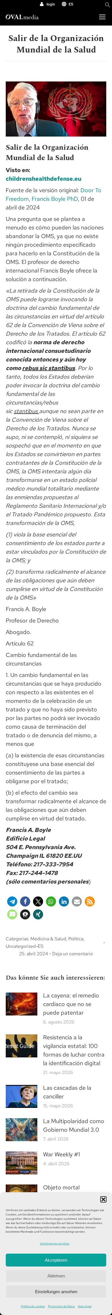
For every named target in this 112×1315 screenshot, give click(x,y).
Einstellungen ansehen (56, 1291)
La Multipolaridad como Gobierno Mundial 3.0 (73, 1125)
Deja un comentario (72, 954)
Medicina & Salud (48, 939)
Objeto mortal (61, 1187)
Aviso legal (84, 1306)
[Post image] (21, 1004)
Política (75, 939)
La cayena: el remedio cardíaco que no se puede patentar (71, 1004)
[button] (103, 1199)
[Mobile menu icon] (102, 17)
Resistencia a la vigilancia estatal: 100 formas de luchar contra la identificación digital (74, 1050)
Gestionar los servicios (54, 1243)
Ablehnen (56, 1275)
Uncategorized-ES (24, 946)
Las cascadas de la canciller (67, 1092)
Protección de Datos (61, 1306)
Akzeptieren (56, 1260)
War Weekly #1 (61, 1154)
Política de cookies (33, 1306)
